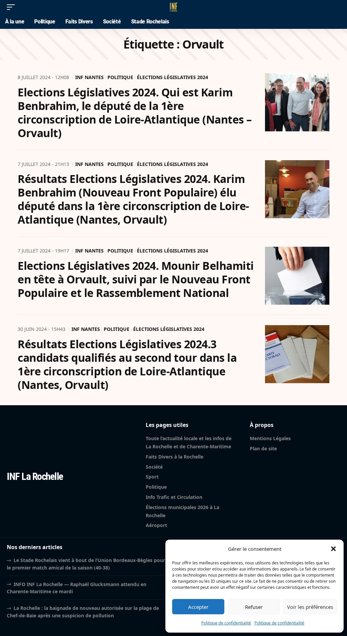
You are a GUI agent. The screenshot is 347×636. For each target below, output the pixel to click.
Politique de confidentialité (226, 623)
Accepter (198, 606)
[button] (333, 548)
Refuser (254, 606)
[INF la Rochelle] (173, 7)
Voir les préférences (310, 606)
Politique (120, 77)
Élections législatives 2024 (172, 77)
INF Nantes (89, 77)
